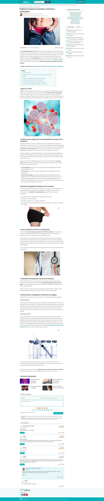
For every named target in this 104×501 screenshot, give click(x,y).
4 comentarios (40, 13)
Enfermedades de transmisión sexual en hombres (51, 4)
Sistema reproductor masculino (38, 4)
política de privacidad (31, 412)
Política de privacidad (58, 499)
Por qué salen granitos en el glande (36, 387)
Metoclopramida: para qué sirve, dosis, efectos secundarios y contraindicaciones (76, 38)
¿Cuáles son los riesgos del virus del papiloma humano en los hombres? (37, 75)
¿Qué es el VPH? (27, 73)
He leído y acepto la (28, 412)
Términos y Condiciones (50, 499)
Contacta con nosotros (41, 499)
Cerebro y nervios (75, 20)
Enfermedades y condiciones (27, 4)
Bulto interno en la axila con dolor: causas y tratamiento (76, 34)
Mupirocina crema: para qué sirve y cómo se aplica (76, 56)
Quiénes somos (34, 499)
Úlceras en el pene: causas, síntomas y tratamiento (75, 53)
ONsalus (21, 4)
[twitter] (22, 495)
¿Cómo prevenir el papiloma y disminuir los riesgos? (35, 84)
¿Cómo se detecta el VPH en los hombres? (33, 80)
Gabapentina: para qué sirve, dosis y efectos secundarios (75, 31)
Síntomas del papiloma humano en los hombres (34, 78)
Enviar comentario (58, 413)
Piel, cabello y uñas (72, 18)
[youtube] (24, 495)
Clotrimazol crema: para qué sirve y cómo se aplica (76, 49)
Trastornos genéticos (75, 23)
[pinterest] (27, 495)
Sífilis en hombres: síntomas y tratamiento (58, 387)
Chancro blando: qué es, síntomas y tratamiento (58, 381)
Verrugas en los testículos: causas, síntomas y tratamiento (48, 66)
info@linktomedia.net (53, 419)
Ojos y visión (79, 18)
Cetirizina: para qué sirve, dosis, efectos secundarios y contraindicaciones (75, 42)
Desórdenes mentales (75, 15)
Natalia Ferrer (26, 16)
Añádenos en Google (59, 47)
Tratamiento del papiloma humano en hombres (34, 82)
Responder (22, 432)
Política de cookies (66, 499)
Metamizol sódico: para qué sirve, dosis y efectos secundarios (76, 45)
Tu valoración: (34, 410)
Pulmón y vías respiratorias (75, 13)
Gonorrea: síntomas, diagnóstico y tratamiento (35, 381)
